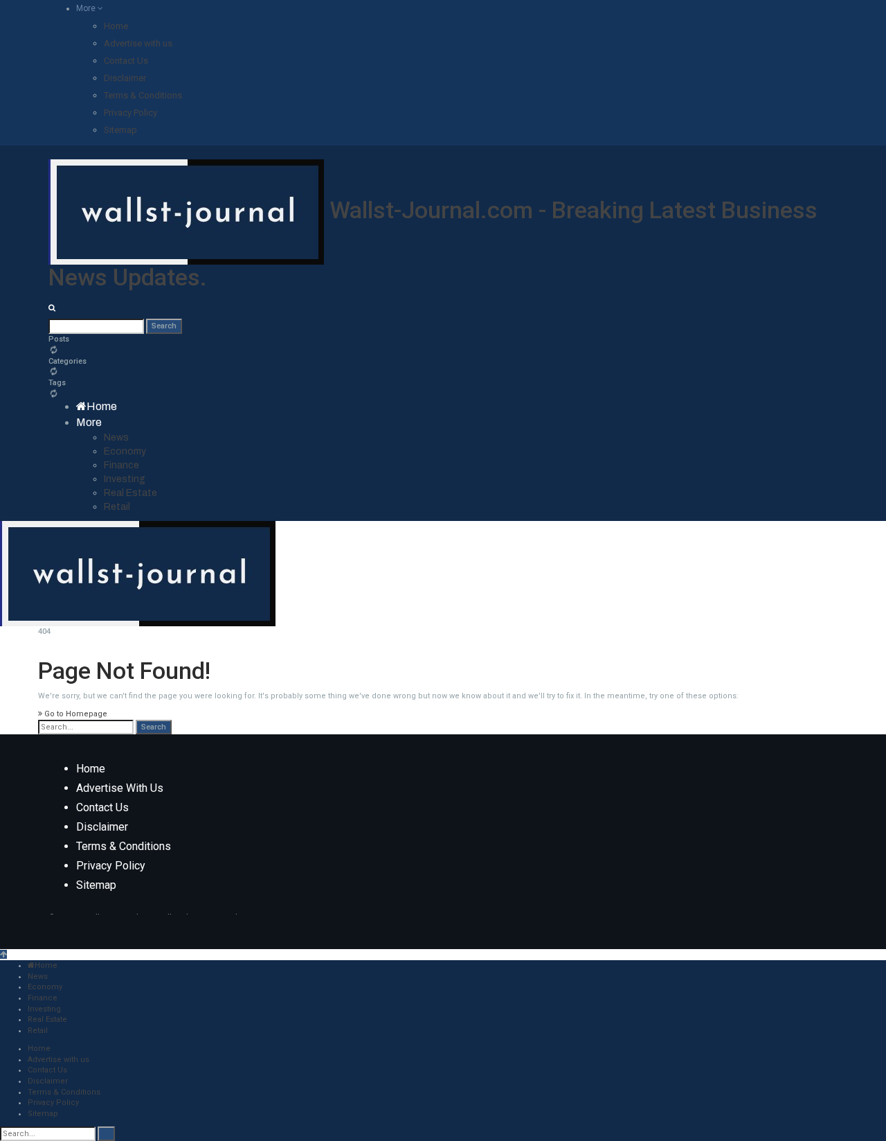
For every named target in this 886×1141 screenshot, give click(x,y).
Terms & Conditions (143, 95)
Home (116, 26)
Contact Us (126, 60)
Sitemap (120, 130)
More (87, 8)
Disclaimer (125, 78)
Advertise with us (138, 43)
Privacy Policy (130, 112)
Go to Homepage (74, 713)
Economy (125, 451)
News (116, 437)
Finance (121, 465)
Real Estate (130, 493)
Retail (117, 507)
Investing (124, 479)
